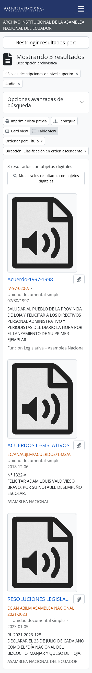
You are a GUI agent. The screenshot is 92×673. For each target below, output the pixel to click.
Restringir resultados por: (46, 42)
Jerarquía (67, 121)
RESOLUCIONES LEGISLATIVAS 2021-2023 (39, 599)
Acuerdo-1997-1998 (30, 279)
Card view (19, 131)
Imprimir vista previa (28, 121)
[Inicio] (28, 9)
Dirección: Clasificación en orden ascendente (44, 151)
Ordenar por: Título (22, 141)
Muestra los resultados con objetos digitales (48, 178)
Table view (46, 131)
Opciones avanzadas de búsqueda (35, 102)
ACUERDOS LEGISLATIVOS (38, 445)
